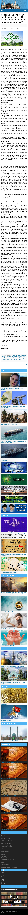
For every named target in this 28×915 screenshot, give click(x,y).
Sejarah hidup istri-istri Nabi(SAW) (7, 859)
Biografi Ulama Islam (5, 851)
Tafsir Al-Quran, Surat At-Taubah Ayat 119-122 (9, 762)
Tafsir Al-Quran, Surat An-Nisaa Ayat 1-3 (8, 796)
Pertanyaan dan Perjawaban (13, 352)
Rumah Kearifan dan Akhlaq (6, 857)
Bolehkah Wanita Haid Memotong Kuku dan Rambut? (11, 629)
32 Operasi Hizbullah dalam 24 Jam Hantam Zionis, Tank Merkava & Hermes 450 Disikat (13, 406)
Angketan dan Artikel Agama (6, 840)
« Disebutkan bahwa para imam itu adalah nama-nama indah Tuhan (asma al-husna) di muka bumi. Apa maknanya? (14, 356)
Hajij (2, 10)
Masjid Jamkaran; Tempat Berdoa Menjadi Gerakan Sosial (12, 741)
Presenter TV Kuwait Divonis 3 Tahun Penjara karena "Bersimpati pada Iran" (13, 388)
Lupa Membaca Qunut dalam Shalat (7, 645)
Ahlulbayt (3, 854)
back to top (25, 364)
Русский (3, 883)
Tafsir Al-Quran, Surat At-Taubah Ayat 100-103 (9, 829)
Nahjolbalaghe (5, 515)
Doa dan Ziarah (5, 686)
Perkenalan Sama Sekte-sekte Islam (8, 838)
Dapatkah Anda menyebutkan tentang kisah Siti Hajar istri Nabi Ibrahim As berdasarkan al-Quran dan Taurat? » (14, 359)
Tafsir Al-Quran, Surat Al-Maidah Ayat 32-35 (9, 813)
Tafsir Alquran (3, 856)
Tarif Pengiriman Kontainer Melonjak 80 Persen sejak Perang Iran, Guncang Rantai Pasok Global (13, 441)
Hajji (2, 848)
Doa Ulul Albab (4, 704)
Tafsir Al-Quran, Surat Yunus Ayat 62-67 (8, 779)
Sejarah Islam (3, 861)
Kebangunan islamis (5, 864)
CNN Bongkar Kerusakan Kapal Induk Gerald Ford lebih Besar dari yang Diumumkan (13, 459)
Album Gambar (4, 865)
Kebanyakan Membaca (6, 745)
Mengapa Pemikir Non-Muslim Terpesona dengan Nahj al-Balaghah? (14, 533)
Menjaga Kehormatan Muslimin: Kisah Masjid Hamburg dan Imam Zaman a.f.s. (13, 683)
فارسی (2, 879)
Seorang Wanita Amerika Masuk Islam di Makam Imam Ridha (12, 666)
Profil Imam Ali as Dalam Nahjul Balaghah (9, 572)
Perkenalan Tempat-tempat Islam (9, 723)
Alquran (2, 862)
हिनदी (2, 877)
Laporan (2, 837)
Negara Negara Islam (5, 841)
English (2, 875)
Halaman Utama (4, 835)
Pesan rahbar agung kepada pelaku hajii (9, 867)
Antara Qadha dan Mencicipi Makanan (8, 612)
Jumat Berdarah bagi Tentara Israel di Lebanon (10, 424)
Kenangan (4, 649)
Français (2, 872)
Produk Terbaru (5, 371)
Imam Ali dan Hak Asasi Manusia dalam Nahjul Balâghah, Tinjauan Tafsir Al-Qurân (13, 554)
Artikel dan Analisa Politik (6, 843)
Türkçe (2, 874)
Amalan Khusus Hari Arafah (6, 720)
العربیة (2, 880)
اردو (2, 882)
